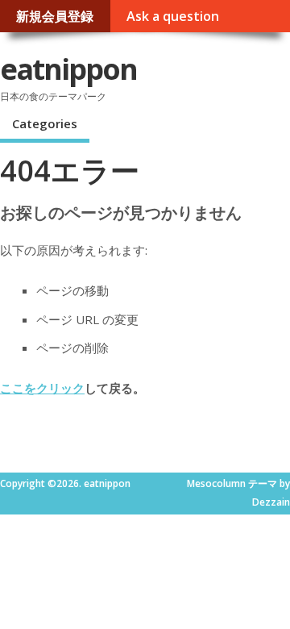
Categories (44, 123)
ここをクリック (42, 388)
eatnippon (68, 69)
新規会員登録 (54, 16)
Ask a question (172, 16)
